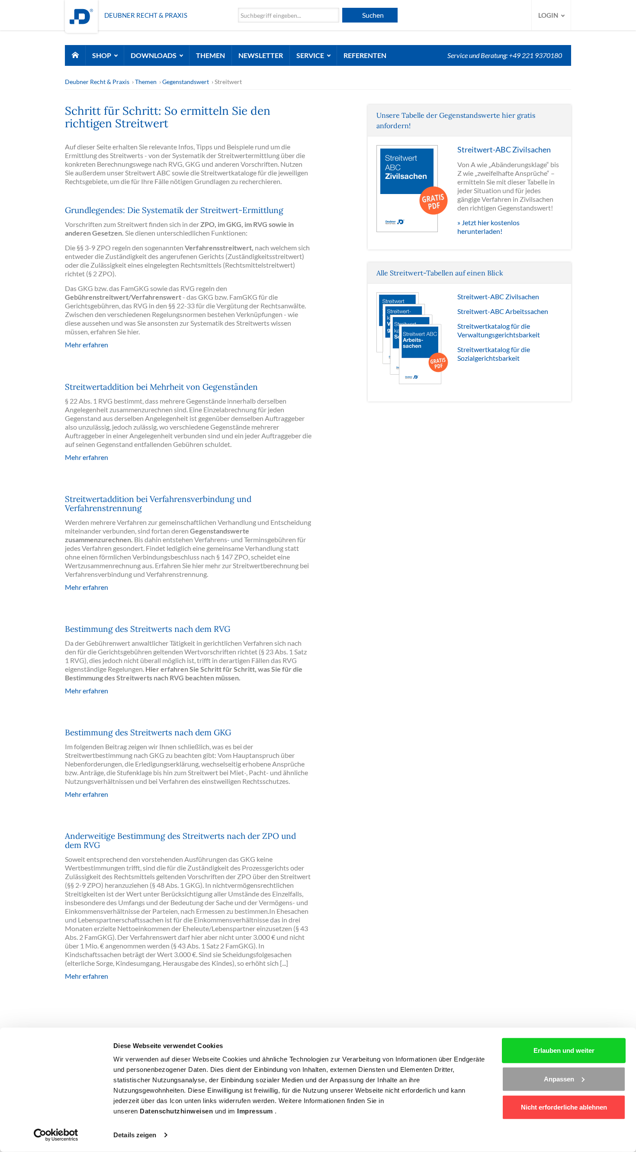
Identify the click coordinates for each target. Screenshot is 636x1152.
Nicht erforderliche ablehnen (564, 1107)
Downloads (154, 55)
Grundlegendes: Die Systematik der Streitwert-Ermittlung (174, 210)
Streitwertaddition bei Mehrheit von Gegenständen (161, 387)
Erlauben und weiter (563, 1050)
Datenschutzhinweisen (177, 1111)
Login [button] (548, 15)
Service (310, 55)
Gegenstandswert (185, 81)
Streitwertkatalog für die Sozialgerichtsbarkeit (493, 353)
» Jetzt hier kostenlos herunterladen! (488, 226)
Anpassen (559, 1078)
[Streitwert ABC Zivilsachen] (412, 188)
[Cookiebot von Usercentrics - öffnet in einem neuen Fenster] (56, 1135)
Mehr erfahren (86, 344)
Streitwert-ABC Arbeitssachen (502, 311)
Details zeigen (134, 1135)
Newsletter (260, 55)
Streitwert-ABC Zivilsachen (498, 296)
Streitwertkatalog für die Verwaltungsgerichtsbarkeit (498, 330)
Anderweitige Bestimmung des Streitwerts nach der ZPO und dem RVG (180, 840)
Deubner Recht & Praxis (97, 81)
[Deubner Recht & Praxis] (81, 15)
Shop (102, 55)
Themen (210, 55)
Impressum (256, 1111)
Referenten (365, 55)
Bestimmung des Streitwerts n (122, 732)
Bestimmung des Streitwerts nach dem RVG (147, 629)
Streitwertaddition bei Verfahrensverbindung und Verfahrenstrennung (158, 503)
